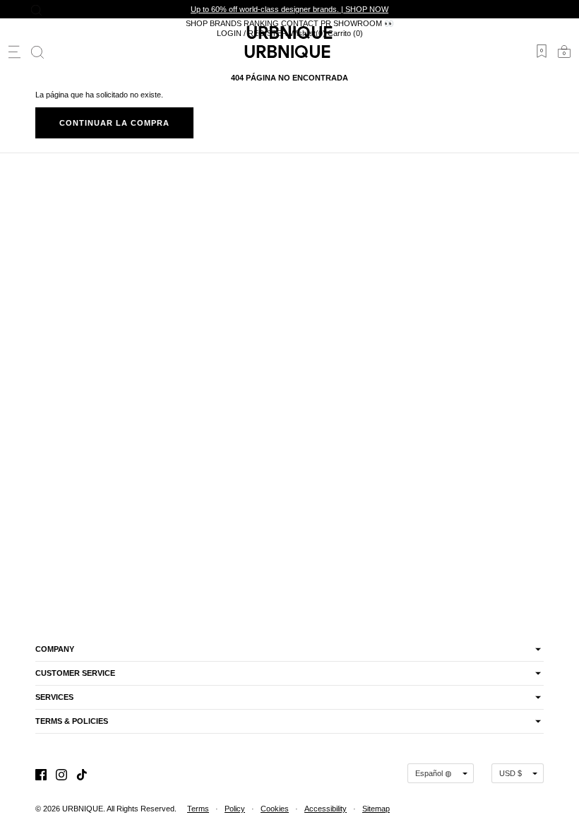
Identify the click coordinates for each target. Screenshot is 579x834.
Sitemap (376, 808)
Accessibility (325, 808)
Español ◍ (433, 773)
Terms (198, 808)
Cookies (275, 808)
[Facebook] (41, 773)
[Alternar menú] (14, 52)
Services (54, 697)
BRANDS (225, 23)
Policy (235, 808)
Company (54, 649)
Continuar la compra (114, 123)
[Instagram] (61, 773)
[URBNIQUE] (289, 51)
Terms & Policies (71, 721)
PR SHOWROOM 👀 (357, 23)
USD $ (510, 773)
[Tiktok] (82, 773)
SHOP (197, 23)
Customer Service (75, 673)
